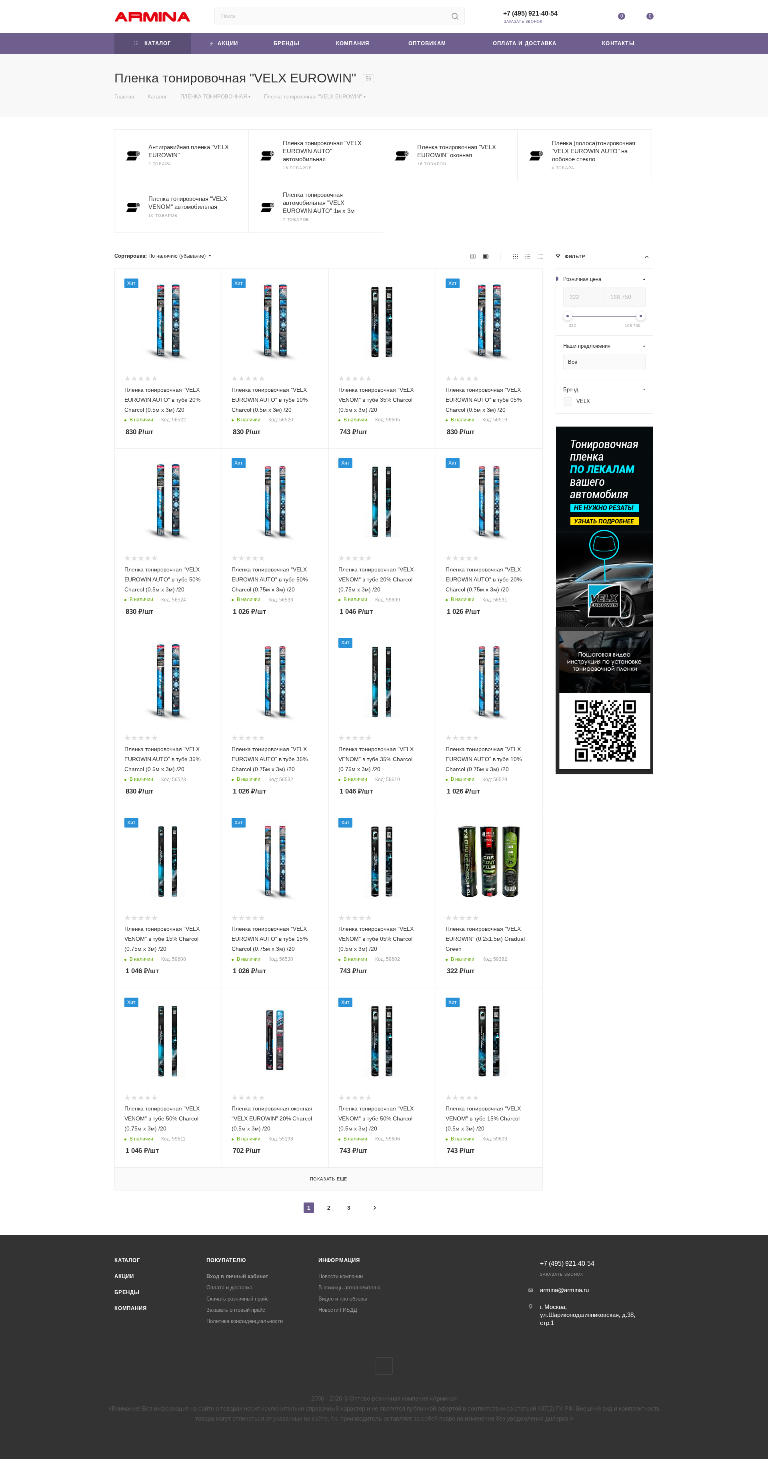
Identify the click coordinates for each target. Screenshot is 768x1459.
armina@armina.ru (564, 1290)
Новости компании (340, 1276)
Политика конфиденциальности (244, 1321)
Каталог (127, 1260)
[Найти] (455, 16)
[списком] (527, 256)
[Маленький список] (472, 256)
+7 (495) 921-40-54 (530, 13)
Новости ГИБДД (337, 1310)
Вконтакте (384, 1366)
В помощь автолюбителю (349, 1288)
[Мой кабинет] (592, 18)
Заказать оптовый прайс (235, 1310)
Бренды (127, 1292)
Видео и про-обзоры (342, 1299)
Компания (130, 1308)
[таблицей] (540, 256)
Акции (124, 1276)
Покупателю (226, 1260)
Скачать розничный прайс (237, 1299)
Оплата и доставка (229, 1288)
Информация (339, 1260)
